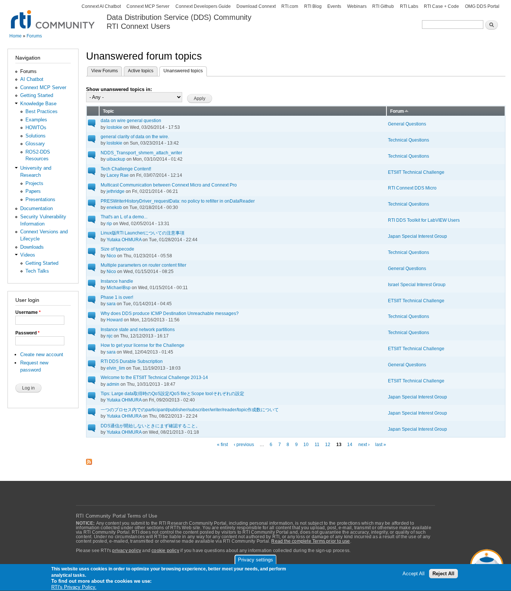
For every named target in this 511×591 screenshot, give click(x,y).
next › (364, 444)
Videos (27, 255)
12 (327, 444)
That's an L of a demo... (124, 216)
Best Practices (41, 111)
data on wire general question (131, 120)
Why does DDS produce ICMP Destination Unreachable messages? (170, 313)
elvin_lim (116, 368)
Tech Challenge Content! (126, 168)
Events (334, 6)
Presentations (40, 199)
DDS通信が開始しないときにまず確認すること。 (150, 425)
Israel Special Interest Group (417, 284)
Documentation (36, 208)
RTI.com (289, 6)
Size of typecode (117, 248)
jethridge (116, 191)
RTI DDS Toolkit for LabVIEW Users (424, 220)
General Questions (407, 123)
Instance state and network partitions (138, 329)
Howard (115, 319)
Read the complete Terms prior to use (310, 541)
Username (28, 312)
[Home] (53, 15)
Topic (108, 111)
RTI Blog (313, 6)
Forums (34, 36)
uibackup (116, 159)
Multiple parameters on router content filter (143, 265)
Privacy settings (255, 560)
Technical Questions (408, 139)
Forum (397, 111)
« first (222, 444)
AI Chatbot (31, 79)
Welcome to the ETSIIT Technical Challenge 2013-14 (154, 377)
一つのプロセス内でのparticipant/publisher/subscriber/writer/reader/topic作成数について (190, 409)
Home (15, 36)
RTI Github (383, 6)
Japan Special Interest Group (417, 236)
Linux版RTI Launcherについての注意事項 (142, 232)
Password (27, 333)
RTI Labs (409, 6)
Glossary (35, 143)
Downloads (32, 247)
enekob (114, 207)
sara (111, 303)
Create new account (41, 354)
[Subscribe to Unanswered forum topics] (89, 459)
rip (109, 223)
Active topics (140, 70)
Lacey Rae (118, 175)
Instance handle (117, 281)
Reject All (443, 574)
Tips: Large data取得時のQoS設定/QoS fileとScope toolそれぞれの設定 (172, 393)
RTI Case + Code (441, 6)
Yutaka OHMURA (124, 239)
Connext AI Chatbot (101, 6)
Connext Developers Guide (203, 6)
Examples (36, 119)
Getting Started (36, 95)
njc (110, 335)
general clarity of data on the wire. (135, 136)
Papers (33, 191)
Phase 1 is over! (117, 297)
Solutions (35, 136)
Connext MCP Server (147, 6)
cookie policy (165, 550)
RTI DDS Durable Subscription (132, 361)
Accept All (414, 574)
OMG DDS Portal (482, 6)
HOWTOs (35, 127)
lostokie (114, 127)
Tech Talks (37, 271)
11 (317, 444)
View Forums (104, 70)
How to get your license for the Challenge (142, 345)
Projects (34, 183)
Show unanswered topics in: (119, 89)
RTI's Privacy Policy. (74, 587)
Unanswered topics (185, 70)
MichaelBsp (119, 287)
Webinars (357, 6)
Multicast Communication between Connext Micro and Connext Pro (169, 184)
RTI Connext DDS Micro (412, 187)
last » (380, 444)
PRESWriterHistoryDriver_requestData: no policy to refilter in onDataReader (178, 200)
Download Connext (256, 6)
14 (349, 444)
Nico (111, 255)
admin (113, 384)
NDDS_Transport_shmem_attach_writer (141, 152)
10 (306, 444)
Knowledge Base (38, 103)
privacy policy (126, 550)
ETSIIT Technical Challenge (416, 172)
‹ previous (244, 444)
